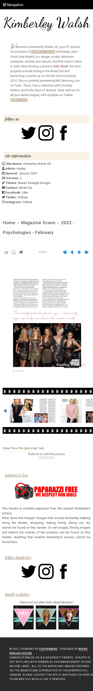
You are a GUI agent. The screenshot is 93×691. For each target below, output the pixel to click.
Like (25, 192)
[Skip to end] (87, 252)
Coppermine (48, 649)
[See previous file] (72, 252)
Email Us (25, 187)
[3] (46, 457)
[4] (49, 457)
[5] (52, 457)
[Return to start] (65, 252)
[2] (43, 457)
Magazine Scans (38, 222)
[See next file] (79, 252)
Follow (23, 197)
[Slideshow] (21, 252)
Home (9, 222)
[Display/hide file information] (13, 252)
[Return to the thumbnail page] (6, 252)
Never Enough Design (34, 183)
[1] (40, 457)
